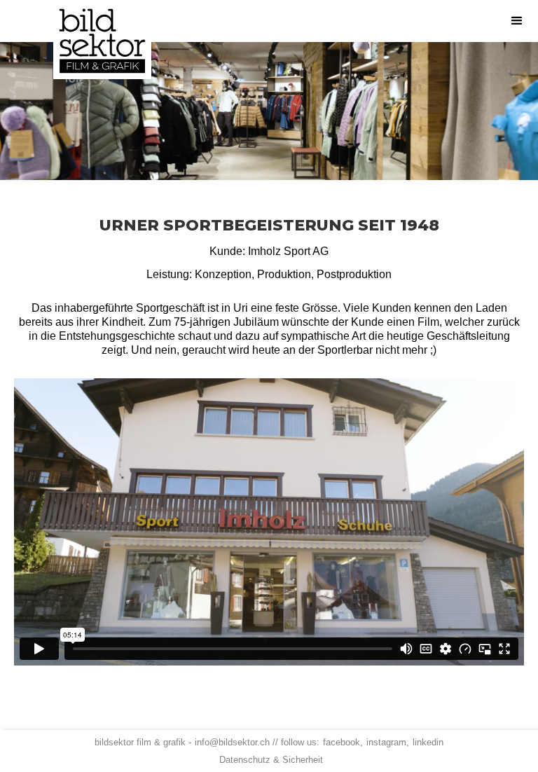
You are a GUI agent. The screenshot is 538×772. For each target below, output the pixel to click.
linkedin (428, 742)
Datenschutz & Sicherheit (271, 759)
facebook (341, 742)
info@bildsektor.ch (232, 742)
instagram (386, 742)
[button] (517, 21)
